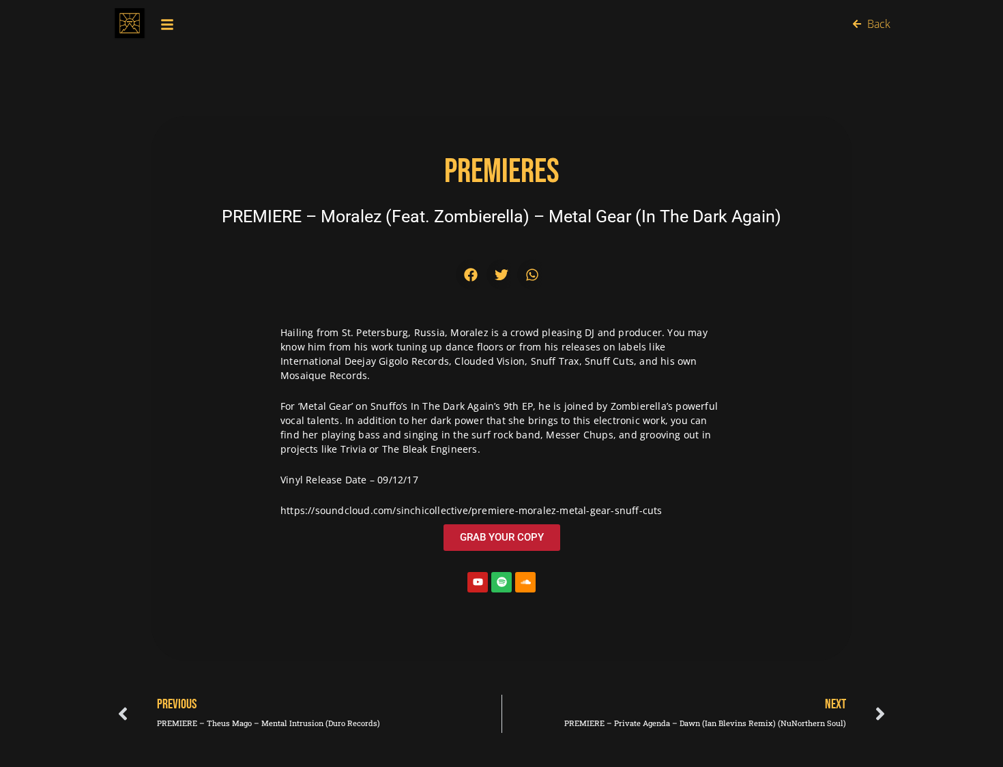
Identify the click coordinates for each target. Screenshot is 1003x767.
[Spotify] (501, 582)
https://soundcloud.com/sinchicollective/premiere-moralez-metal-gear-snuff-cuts (471, 510)
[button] (471, 274)
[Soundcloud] (525, 582)
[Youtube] (477, 582)
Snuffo (385, 406)
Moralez (469, 332)
